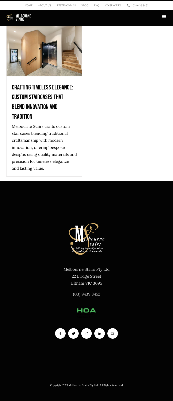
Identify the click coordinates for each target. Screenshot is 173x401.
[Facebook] (60, 333)
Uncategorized (44, 74)
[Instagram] (86, 333)
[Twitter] (73, 333)
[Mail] (112, 333)
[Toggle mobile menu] (164, 16)
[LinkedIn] (99, 333)
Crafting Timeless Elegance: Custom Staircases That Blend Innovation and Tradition (44, 28)
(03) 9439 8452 (86, 294)
